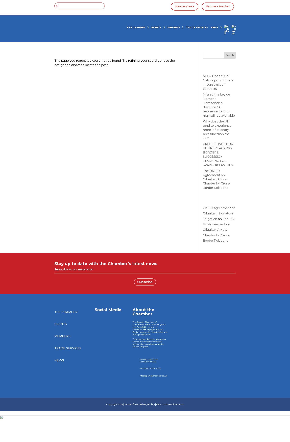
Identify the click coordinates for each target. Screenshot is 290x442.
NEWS (214, 27)
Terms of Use (131, 404)
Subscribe (145, 282)
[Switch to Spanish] (234, 31)
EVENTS (156, 27)
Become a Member (217, 6)
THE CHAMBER (136, 27)
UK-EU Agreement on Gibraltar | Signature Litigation (219, 213)
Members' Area (184, 6)
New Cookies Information (170, 404)
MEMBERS (173, 27)
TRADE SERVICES (197, 27)
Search (230, 55)
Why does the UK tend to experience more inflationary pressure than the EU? (217, 130)
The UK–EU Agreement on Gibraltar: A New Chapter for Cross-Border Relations (216, 179)
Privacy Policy (147, 404)
